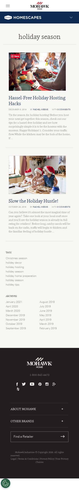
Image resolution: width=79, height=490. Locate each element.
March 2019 (46, 324)
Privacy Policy (47, 458)
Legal (13, 458)
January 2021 (14, 302)
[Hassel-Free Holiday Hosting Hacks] (39, 71)
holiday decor (14, 262)
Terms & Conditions (28, 458)
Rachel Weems (40, 110)
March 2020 (13, 311)
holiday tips (12, 284)
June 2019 (46, 311)
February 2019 (48, 328)
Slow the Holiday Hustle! (33, 201)
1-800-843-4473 (39, 375)
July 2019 (45, 306)
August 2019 (47, 302)
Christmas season (16, 258)
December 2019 (15, 315)
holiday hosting (15, 267)
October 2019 (14, 324)
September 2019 (16, 328)
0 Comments (64, 110)
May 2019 (45, 315)
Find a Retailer (23, 436)
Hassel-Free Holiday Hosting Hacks (37, 100)
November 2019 (15, 319)
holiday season (15, 271)
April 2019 (45, 319)
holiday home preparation (21, 276)
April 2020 (12, 306)
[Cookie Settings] (5, 483)
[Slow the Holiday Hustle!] (39, 175)
